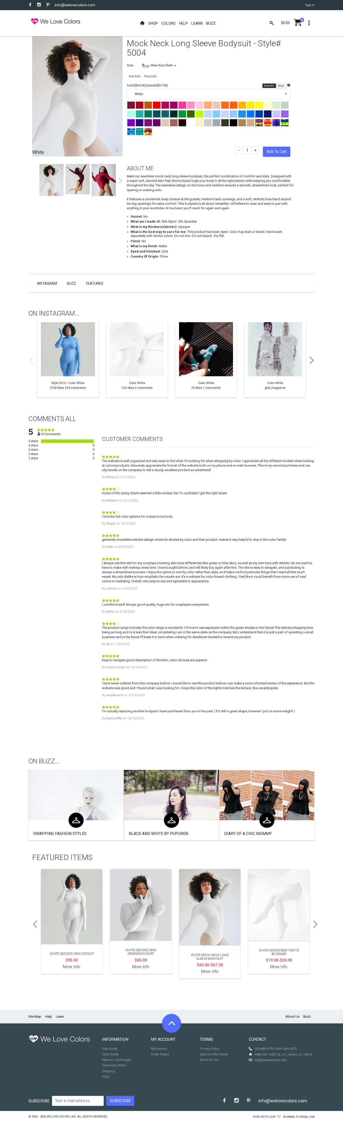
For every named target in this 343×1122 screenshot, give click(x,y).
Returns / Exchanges (116, 1060)
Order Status (160, 1054)
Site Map (34, 1016)
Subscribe (38, 1101)
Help (48, 1016)
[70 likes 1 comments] (206, 360)
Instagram (47, 283)
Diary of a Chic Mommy (248, 833)
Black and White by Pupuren (158, 833)
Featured (94, 283)
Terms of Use (209, 1060)
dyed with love (264, 1116)
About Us (292, 1016)
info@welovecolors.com (75, 5)
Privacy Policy (209, 1049)
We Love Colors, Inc (61, 1116)
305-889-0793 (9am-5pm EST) (275, 1049)
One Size (135, 76)
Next (120, 180)
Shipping (108, 1071)
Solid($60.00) (136, 85)
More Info (71, 966)
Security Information (214, 1054)
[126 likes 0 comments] (137, 360)
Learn (60, 1016)
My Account (159, 1049)
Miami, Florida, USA (301, 1116)
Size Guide (109, 1049)
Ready (281, 86)
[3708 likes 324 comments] (68, 360)
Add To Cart (276, 151)
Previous (34, 180)
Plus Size (150, 76)
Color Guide (110, 1054)
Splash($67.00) (157, 85)
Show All (269, 86)
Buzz (71, 283)
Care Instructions (114, 1065)
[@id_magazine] (275, 360)
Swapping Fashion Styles (60, 833)
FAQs (105, 1076)
